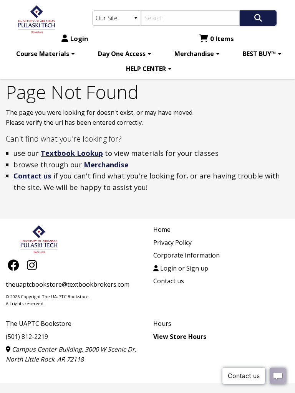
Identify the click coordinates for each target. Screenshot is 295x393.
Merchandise (194, 54)
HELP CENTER (146, 68)
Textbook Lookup (72, 153)
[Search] (258, 18)
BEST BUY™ (259, 54)
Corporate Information (186, 255)
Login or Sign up (183, 268)
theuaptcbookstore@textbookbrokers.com (67, 284)
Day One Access (122, 54)
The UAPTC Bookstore (38, 323)
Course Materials (42, 54)
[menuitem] (44, 53)
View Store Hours (179, 336)
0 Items (222, 38)
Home (162, 229)
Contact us (32, 175)
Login (79, 38)
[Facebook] (15, 265)
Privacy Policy (172, 242)
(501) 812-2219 (27, 336)
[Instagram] (32, 265)
